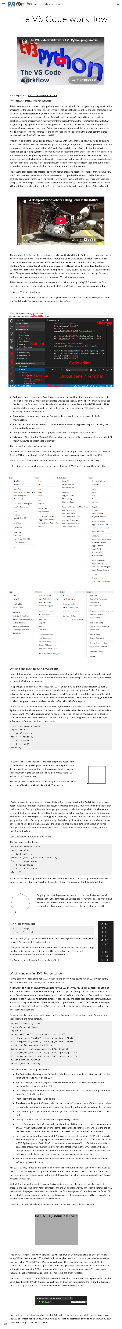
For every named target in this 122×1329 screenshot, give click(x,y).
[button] (3, 4)
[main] (61, 18)
